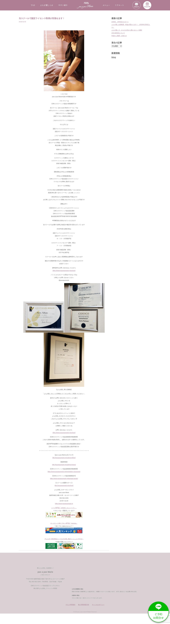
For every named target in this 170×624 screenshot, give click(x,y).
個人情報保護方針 (83, 604)
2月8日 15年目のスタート (120, 22)
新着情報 (115, 53)
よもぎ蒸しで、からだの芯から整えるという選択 (126, 30)
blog (113, 57)
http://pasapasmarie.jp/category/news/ (64, 465)
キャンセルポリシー (98, 604)
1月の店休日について (118, 33)
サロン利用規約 (70, 604)
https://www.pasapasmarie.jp (64, 503)
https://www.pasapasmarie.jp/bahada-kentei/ (64, 478)
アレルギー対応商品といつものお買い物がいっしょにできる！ (64, 539)
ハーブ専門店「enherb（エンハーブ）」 (64, 508)
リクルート (119, 5)
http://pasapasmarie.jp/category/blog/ (64, 458)
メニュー (106, 5)
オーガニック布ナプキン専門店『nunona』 (63, 523)
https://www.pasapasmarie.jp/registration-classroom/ (64, 471)
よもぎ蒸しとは (46, 5)
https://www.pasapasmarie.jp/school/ (64, 270)
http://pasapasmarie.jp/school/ (64, 485)
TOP (33, 5)
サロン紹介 (63, 5)
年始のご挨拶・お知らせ (119, 36)
